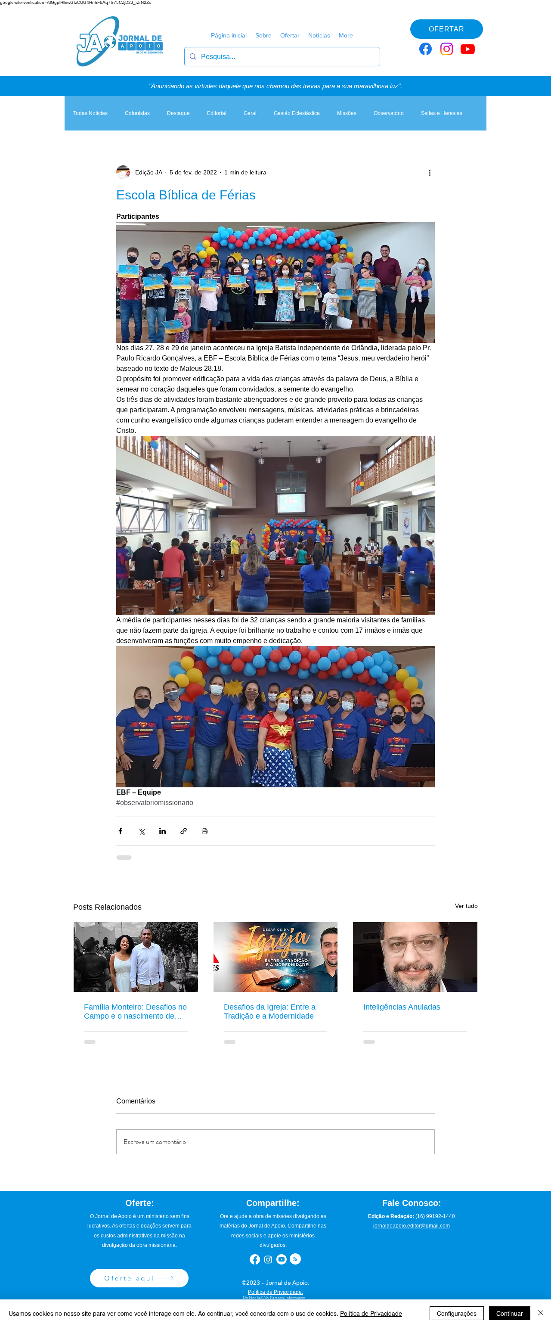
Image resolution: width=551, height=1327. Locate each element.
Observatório (389, 113)
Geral (250, 113)
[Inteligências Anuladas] (415, 957)
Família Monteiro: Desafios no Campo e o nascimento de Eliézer (135, 1012)
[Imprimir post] (205, 831)
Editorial (216, 113)
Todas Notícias (90, 113)
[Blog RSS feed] (295, 1259)
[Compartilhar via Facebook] (120, 831)
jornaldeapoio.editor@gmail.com (411, 1226)
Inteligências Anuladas (401, 1007)
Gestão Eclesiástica (297, 113)
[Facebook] (425, 48)
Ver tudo (466, 905)
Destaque (178, 113)
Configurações (457, 1313)
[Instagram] (446, 48)
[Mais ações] (429, 172)
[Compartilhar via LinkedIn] (162, 831)
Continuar (509, 1313)
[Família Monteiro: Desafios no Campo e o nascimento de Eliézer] (136, 957)
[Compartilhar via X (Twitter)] (141, 831)
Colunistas (137, 113)
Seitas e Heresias (441, 113)
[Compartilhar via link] (184, 831)
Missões (346, 113)
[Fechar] (541, 1313)
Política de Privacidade (371, 1313)
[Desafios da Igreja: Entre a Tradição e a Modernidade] (276, 957)
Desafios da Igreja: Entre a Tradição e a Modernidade (270, 1011)
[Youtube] (467, 48)
